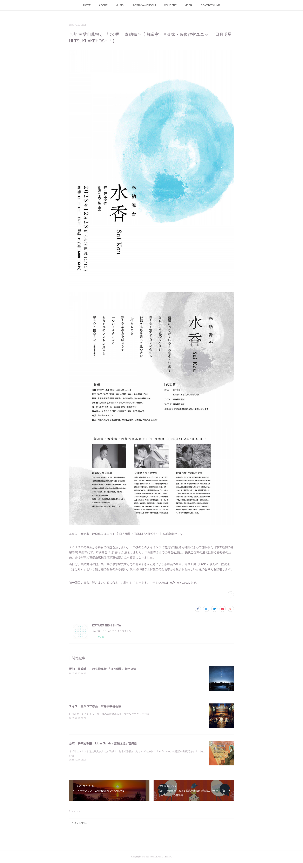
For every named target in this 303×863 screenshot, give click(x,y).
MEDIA (189, 5)
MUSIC (120, 5)
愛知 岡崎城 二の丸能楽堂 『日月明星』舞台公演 (102, 669)
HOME (87, 5)
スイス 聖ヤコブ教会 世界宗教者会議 (95, 706)
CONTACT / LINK (210, 5)
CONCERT (170, 5)
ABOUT (103, 5)
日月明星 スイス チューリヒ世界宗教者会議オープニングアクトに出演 (109, 714)
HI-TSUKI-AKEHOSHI (144, 5)
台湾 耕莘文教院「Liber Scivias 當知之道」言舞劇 (103, 743)
